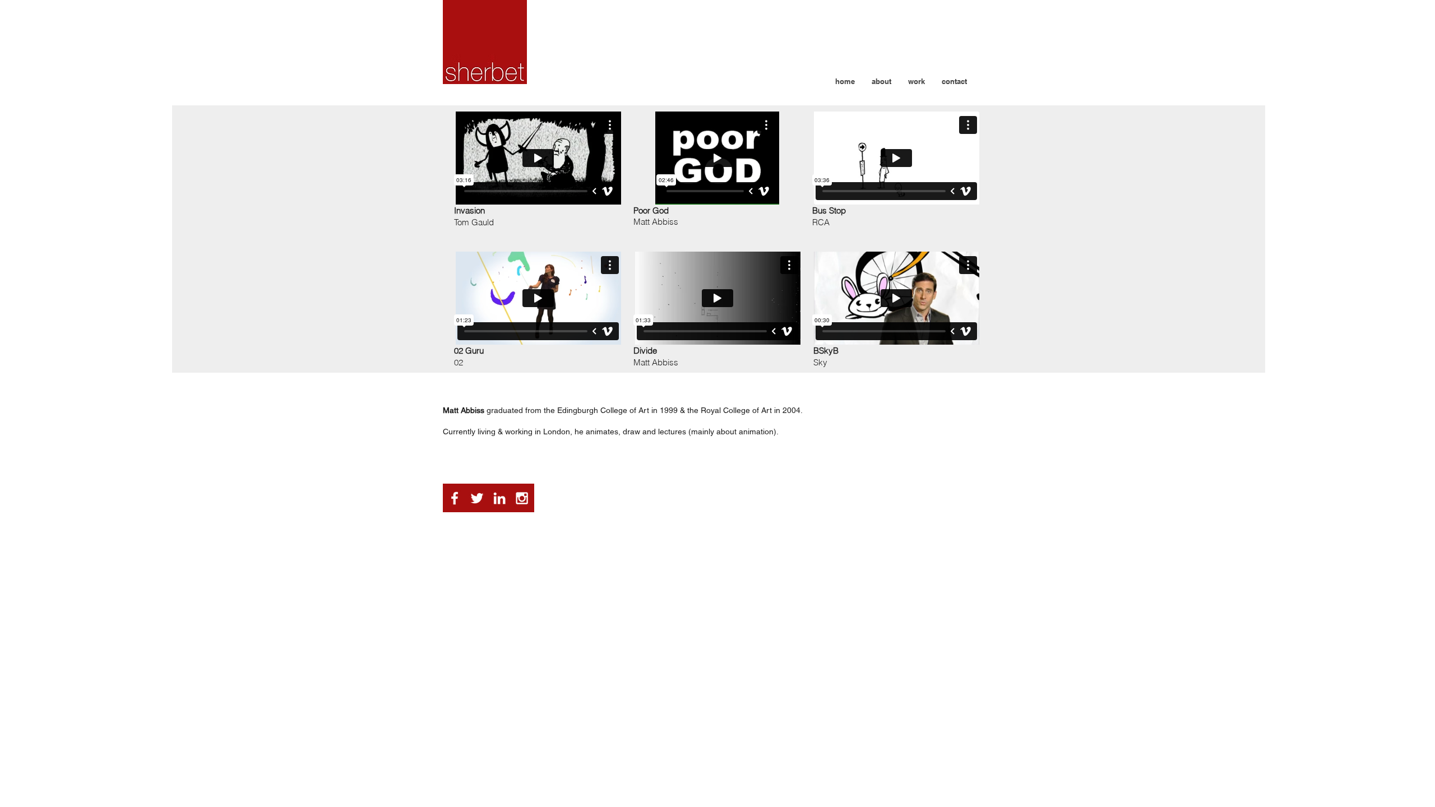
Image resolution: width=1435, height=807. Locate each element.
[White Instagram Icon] (521, 498)
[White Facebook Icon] (454, 498)
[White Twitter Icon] (477, 498)
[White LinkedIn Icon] (499, 498)
